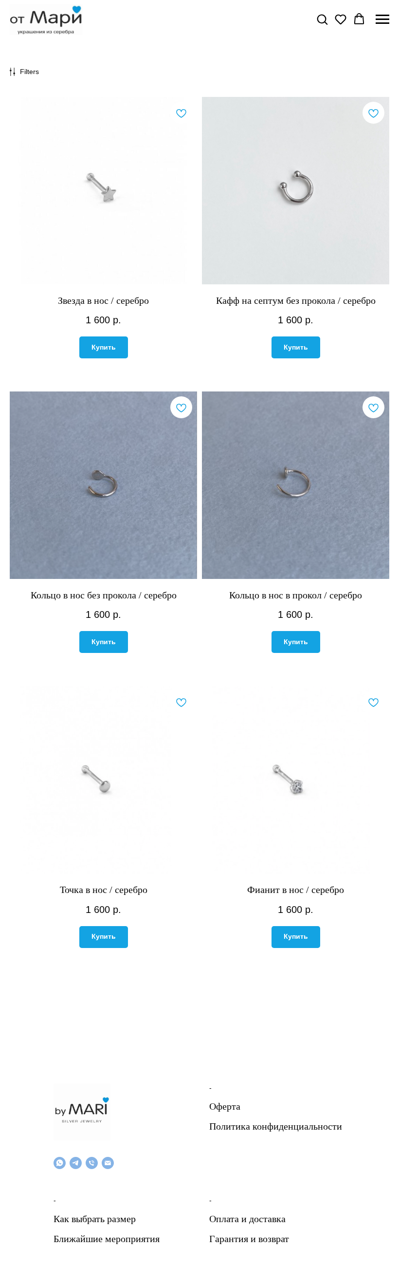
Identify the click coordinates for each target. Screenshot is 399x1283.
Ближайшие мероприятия (107, 1238)
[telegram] (76, 1163)
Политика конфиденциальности (275, 1126)
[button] (322, 19)
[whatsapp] (60, 1163)
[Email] (108, 1163)
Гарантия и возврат (249, 1238)
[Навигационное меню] (382, 19)
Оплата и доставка (247, 1218)
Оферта (224, 1106)
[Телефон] (92, 1163)
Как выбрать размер (95, 1218)
